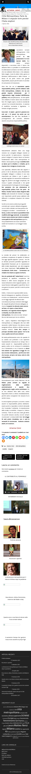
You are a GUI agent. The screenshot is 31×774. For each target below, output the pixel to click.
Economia (5, 718)
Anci (20, 707)
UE (16, 736)
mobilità (5, 449)
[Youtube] (20, 437)
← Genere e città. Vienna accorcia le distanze (7, 457)
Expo (15, 718)
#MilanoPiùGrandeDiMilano (8, 749)
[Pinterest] (13, 437)
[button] (15, 487)
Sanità (14, 734)
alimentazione (10, 707)
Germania (19, 721)
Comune (22, 713)
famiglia (18, 718)
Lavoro (11, 725)
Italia (17, 12)
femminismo (9, 720)
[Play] (6, 492)
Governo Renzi (9, 723)
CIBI (3, 759)
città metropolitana (20, 446)
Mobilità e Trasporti (17, 14)
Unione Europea (21, 736)
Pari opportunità (24, 729)
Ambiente (16, 707)
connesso (11, 469)
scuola (19, 734)
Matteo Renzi (21, 725)
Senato (23, 734)
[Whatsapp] (16, 437)
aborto (4, 707)
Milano (10, 728)
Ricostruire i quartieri (15, 558)
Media (8, 14)
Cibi (15, 709)
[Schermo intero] (25, 492)
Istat (23, 723)
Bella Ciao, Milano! (6, 755)
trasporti (10, 449)
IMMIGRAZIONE (17, 723)
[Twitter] (6, 437)
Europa (10, 718)
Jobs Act (5, 725)
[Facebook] (3, 437)
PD (6, 731)
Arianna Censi (10, 446)
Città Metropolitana (6, 757)
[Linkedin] (10, 437)
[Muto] (22, 492)
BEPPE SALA (4, 751)
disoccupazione (15, 716)
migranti (4, 729)
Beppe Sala (25, 707)
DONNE (25, 715)
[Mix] (23, 437)
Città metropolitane (9, 12)
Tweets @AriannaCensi (11, 519)
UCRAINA (14, 736)
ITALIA (27, 723)
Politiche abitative (15, 540)
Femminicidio (24, 718)
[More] (3, 440)
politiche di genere (16, 731)
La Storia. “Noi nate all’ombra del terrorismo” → (22, 457)
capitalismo (11, 709)
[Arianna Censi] (15, 8)
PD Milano (4, 753)
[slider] (14, 492)
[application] (15, 487)
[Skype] (26, 437)
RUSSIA (11, 734)
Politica (26, 14)
